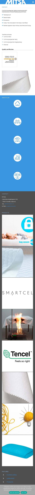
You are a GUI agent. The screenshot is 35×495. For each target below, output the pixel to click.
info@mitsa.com (11, 206)
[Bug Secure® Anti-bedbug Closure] (17, 230)
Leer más (23, 492)
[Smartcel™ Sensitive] (17, 293)
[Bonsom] (17, 387)
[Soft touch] (17, 261)
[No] (33, 490)
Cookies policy (12, 475)
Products (10, 482)
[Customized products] (17, 419)
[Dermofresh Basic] (17, 356)
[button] (33, 2)
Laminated (10, 478)
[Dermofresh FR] (17, 324)
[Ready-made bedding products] (17, 450)
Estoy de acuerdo (14, 492)
